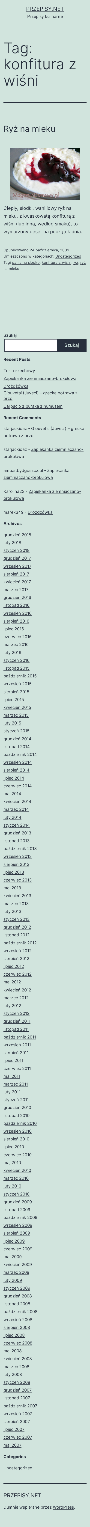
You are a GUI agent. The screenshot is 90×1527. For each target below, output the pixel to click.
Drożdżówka (15, 386)
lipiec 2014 (13, 778)
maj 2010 (12, 1162)
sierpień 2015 (16, 691)
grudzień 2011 (16, 1021)
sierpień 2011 (16, 1052)
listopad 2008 (16, 1303)
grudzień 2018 (17, 534)
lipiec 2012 (13, 966)
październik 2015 (20, 676)
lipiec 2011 (13, 1060)
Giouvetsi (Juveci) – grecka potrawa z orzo (40, 395)
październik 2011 (19, 1037)
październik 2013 (20, 848)
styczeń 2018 (16, 550)
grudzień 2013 (17, 833)
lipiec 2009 (14, 1241)
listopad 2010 (16, 1115)
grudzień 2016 (17, 597)
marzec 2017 (15, 589)
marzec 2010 (16, 1178)
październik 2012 (20, 942)
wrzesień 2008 (17, 1319)
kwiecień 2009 (17, 1264)
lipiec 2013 (13, 872)
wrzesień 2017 (17, 566)
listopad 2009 (16, 1209)
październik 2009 (20, 1217)
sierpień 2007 (16, 1421)
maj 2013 (12, 887)
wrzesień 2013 (17, 856)
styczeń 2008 (16, 1382)
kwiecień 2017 (17, 581)
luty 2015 (12, 723)
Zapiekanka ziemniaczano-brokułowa (39, 378)
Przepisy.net (45, 9)
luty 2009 (12, 1280)
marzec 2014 (16, 809)
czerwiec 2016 (17, 636)
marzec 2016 (16, 644)
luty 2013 (12, 911)
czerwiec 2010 (17, 1154)
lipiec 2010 (13, 1146)
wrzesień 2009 (17, 1225)
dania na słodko (26, 262)
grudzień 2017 (17, 558)
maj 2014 (12, 793)
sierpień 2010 (16, 1139)
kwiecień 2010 (17, 1170)
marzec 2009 (16, 1272)
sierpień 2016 (16, 621)
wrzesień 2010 (17, 1131)
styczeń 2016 (16, 660)
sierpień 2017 (16, 574)
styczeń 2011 (16, 1099)
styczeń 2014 (16, 825)
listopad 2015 (16, 668)
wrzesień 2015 (17, 683)
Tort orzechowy (19, 370)
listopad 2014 (16, 746)
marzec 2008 (16, 1366)
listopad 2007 (16, 1397)
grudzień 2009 (17, 1201)
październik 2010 (20, 1123)
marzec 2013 (16, 903)
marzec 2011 (15, 1084)
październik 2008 (20, 1311)
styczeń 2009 (16, 1288)
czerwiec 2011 (17, 1068)
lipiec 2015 (13, 699)
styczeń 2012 (16, 1013)
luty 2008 (12, 1374)
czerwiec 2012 (17, 974)
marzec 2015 (16, 715)
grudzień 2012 (17, 927)
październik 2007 (20, 1405)
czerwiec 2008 (17, 1343)
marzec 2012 (16, 997)
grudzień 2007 (17, 1390)
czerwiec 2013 (17, 880)
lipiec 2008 (14, 1335)
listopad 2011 (16, 1029)
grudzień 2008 (17, 1296)
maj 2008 (12, 1350)
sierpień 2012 (16, 958)
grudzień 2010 (17, 1107)
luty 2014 (12, 817)
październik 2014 (20, 754)
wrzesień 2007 (17, 1413)
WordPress (63, 1507)
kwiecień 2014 (17, 801)
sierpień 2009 (16, 1233)
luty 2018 (12, 542)
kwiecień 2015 (17, 707)
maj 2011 (11, 1076)
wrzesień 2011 (17, 1044)
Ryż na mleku (29, 129)
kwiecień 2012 (17, 990)
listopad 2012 (16, 934)
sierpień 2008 (16, 1327)
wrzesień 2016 (17, 613)
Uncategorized (68, 256)
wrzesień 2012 (17, 950)
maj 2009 (12, 1256)
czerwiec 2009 (17, 1248)
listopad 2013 (16, 840)
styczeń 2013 (16, 919)
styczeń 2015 (16, 730)
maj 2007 (12, 1445)
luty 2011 (12, 1091)
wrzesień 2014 (17, 762)
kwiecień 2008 (17, 1358)
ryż (75, 262)
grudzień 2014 (17, 738)
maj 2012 (12, 982)
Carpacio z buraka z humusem (33, 406)
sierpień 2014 (16, 770)
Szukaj (10, 335)
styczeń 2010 (16, 1194)
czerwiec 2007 (17, 1437)
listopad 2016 (16, 605)
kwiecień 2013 (17, 895)
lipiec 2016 (13, 628)
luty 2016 (12, 652)
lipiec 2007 (13, 1429)
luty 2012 (12, 1005)
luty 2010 (12, 1186)
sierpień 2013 (16, 864)
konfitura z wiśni (56, 262)
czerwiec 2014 (17, 785)
